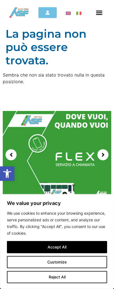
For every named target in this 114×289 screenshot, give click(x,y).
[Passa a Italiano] (79, 13)
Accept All (57, 247)
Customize (57, 262)
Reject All (57, 277)
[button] (7, 173)
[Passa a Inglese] (68, 13)
